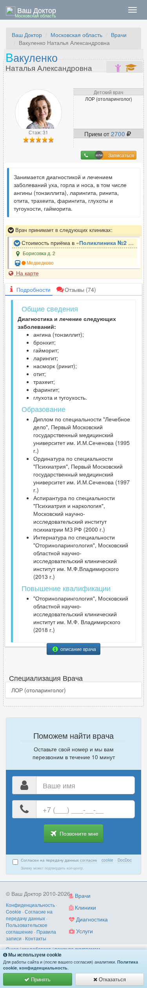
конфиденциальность (43, 968)
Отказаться (111, 979)
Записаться (121, 155)
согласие (88, 860)
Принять (40, 979)
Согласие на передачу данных (29, 914)
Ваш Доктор (27, 35)
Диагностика (91, 919)
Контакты (35, 938)
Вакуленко (48, 61)
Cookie (13, 911)
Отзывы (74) (80, 289)
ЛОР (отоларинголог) (38, 690)
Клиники (84, 907)
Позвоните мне (78, 833)
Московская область (76, 35)
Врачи (119, 35)
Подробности (33, 289)
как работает (36, 948)
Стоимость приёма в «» (78, 243)
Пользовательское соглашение (26, 928)
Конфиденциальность (30, 904)
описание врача (77, 648)
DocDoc (125, 860)
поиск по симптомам (77, 948)
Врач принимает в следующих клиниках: (63, 230)
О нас (12, 948)
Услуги (83, 931)
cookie (107, 860)
